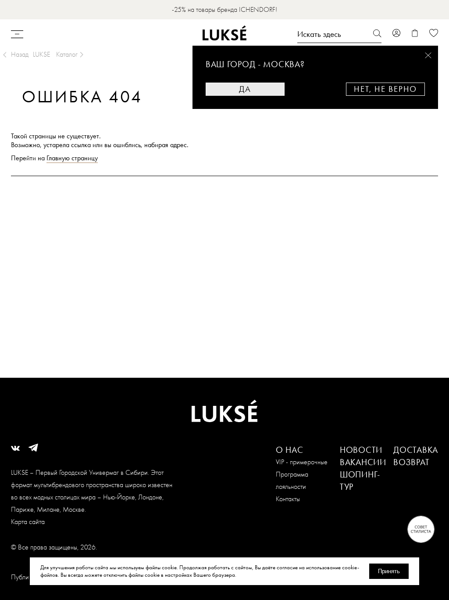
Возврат (411, 462)
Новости (361, 449)
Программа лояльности (292, 480)
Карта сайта (28, 521)
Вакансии (363, 462)
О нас (289, 449)
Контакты (288, 498)
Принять (389, 571)
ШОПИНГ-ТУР (360, 480)
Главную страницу (72, 158)
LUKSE (41, 54)
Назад (20, 54)
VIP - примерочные (302, 461)
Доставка (415, 449)
